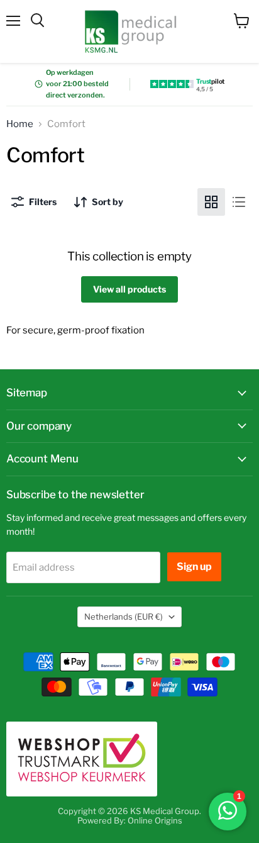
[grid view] (211, 202)
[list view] (239, 202)
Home (19, 124)
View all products (129, 289)
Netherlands (123, 616)
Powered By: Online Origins (129, 820)
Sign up (194, 566)
